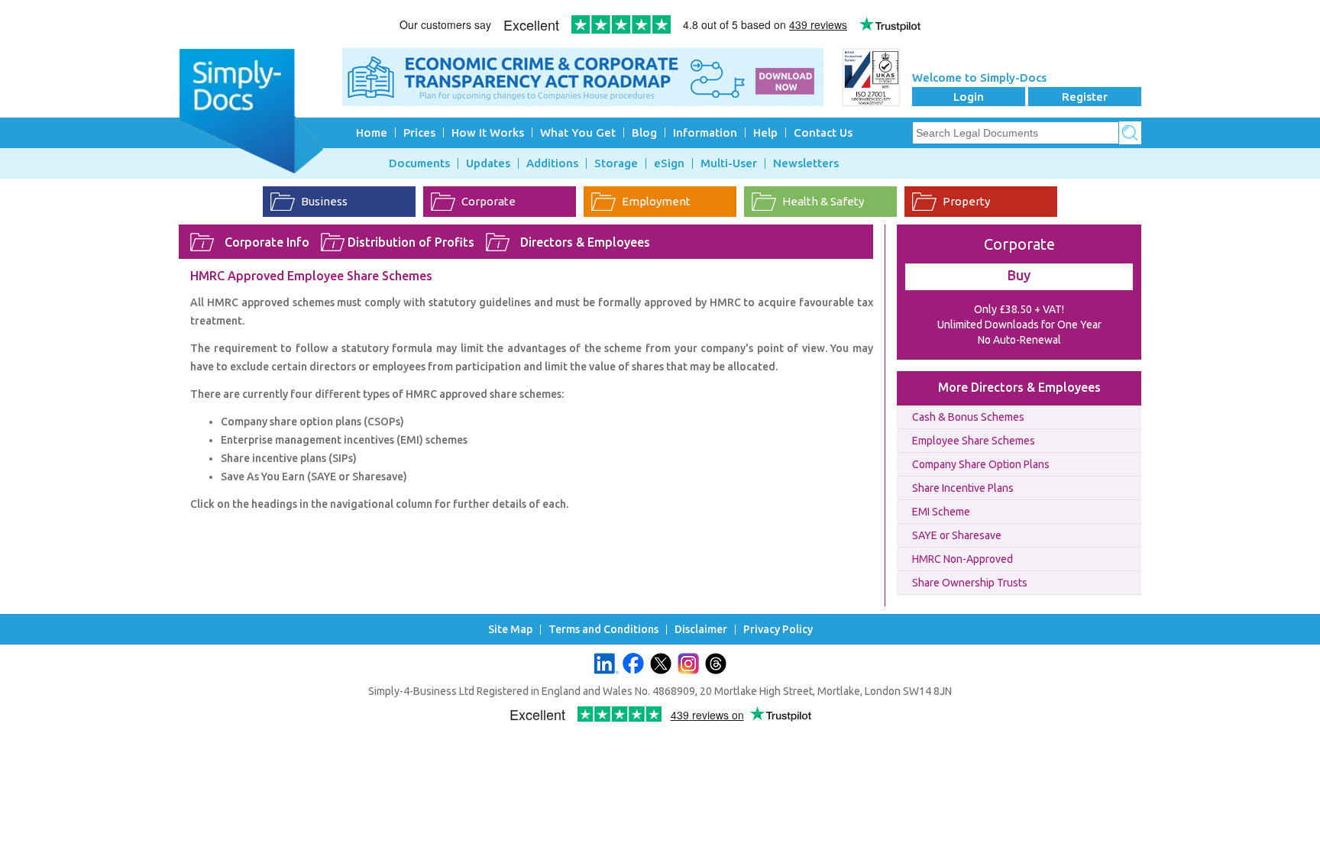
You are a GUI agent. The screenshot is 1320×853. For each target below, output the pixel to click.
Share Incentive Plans (963, 488)
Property (966, 201)
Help (765, 132)
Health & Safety (823, 201)
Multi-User (728, 163)
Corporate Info (267, 242)
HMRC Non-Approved (962, 559)
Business (324, 201)
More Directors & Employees (1019, 387)
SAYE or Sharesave (956, 535)
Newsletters (806, 163)
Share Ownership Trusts (969, 583)
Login (968, 96)
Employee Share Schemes (973, 441)
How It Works (487, 132)
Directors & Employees (585, 242)
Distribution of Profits (411, 242)
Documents (419, 163)
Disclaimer (701, 630)
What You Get (578, 132)
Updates (488, 163)
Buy (1019, 275)
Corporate (488, 201)
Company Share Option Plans (981, 464)
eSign (669, 163)
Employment (656, 201)
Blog (644, 132)
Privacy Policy (778, 630)
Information (705, 132)
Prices (419, 132)
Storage (616, 163)
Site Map (510, 630)
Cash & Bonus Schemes (968, 417)
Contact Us (823, 132)
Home (371, 132)
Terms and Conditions (603, 630)
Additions (552, 163)
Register (1085, 96)
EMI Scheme (941, 512)
